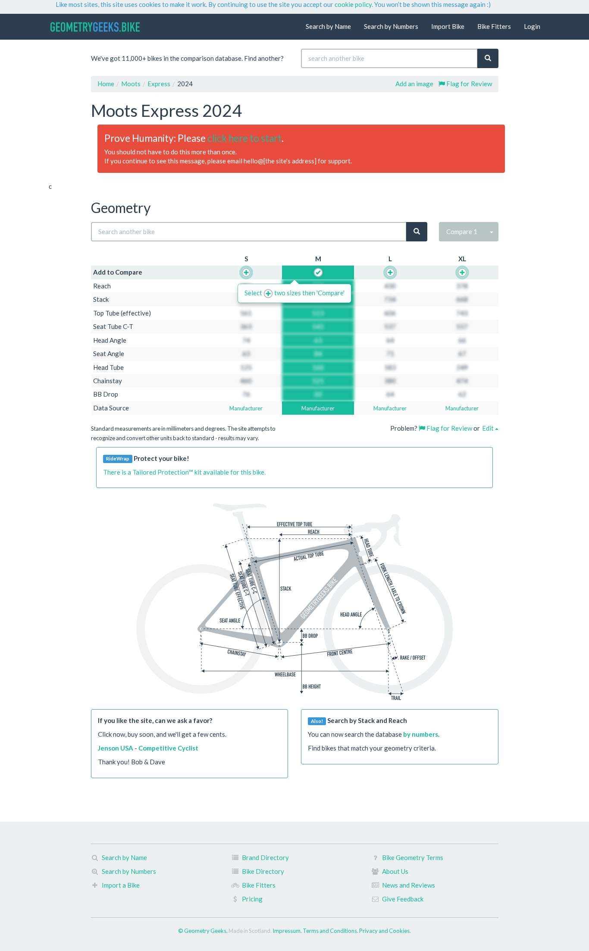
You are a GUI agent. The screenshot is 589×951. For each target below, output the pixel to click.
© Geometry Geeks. (203, 930)
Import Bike (447, 26)
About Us (395, 871)
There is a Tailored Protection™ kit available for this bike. (184, 472)
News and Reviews (408, 885)
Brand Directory (265, 857)
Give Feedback (402, 899)
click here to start (244, 138)
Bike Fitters (494, 26)
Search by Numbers (391, 26)
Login (532, 26)
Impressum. (288, 930)
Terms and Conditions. (331, 930)
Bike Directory (263, 871)
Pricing (252, 899)
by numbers (420, 734)
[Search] (487, 58)
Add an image (414, 84)
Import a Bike (121, 885)
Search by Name (328, 26)
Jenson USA (115, 748)
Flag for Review (468, 84)
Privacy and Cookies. (385, 930)
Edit (488, 428)
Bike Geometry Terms (412, 857)
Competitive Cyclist (168, 748)
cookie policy (353, 4)
